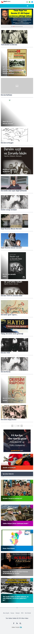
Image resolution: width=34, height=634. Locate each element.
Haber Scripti (15, 627)
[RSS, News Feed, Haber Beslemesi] (17, 623)
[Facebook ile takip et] (13, 623)
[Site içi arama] (20, 623)
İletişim (18, 613)
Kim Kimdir (28, 613)
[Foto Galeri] (32, 2)
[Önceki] (12, 426)
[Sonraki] (22, 426)
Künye (12, 613)
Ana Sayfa (6, 613)
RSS (22, 613)
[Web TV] (30, 2)
